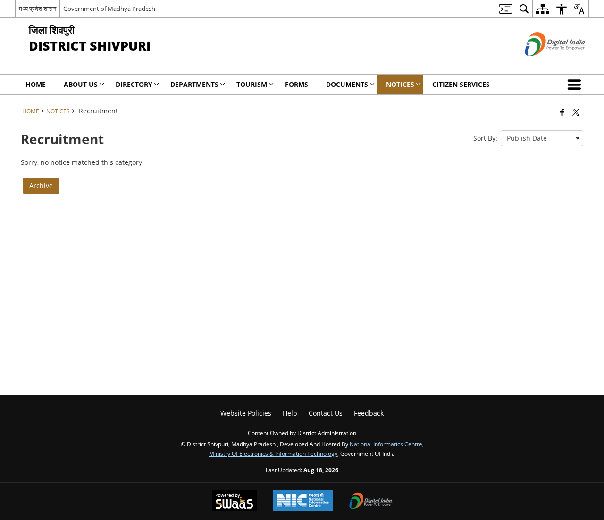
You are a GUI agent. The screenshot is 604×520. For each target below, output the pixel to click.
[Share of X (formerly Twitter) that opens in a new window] (576, 112)
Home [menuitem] (35, 84)
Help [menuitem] (290, 413)
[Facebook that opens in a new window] (562, 112)
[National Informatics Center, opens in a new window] (303, 501)
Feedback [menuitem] (369, 413)
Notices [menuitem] (400, 84)
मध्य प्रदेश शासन (37, 8)
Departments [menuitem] (194, 84)
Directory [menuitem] (134, 84)
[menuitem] (505, 8)
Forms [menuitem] (296, 84)
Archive (41, 185)
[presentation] (542, 138)
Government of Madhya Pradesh (109, 8)
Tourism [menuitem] (251, 84)
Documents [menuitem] (347, 84)
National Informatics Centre (386, 444)
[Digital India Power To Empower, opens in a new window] (371, 501)
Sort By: (485, 138)
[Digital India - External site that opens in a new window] (543, 64)
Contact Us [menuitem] (326, 413)
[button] (576, 84)
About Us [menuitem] (81, 84)
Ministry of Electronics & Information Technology (273, 453)
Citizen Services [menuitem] (461, 84)
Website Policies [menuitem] (245, 413)
